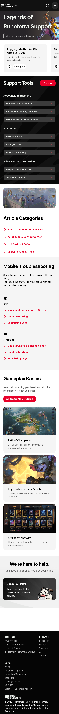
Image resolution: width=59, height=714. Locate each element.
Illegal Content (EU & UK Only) (20, 652)
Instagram (44, 644)
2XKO (7, 667)
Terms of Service (13, 648)
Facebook (44, 641)
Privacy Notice (12, 641)
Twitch (42, 655)
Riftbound (9, 678)
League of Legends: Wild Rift (19, 689)
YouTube (43, 648)
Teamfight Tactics (13, 681)
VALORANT (10, 685)
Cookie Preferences (14, 644)
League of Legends (14, 670)
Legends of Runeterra (15, 674)
